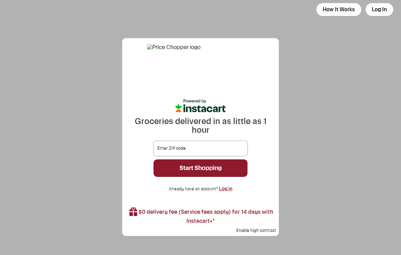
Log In (379, 9)
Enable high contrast (256, 230)
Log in (225, 189)
